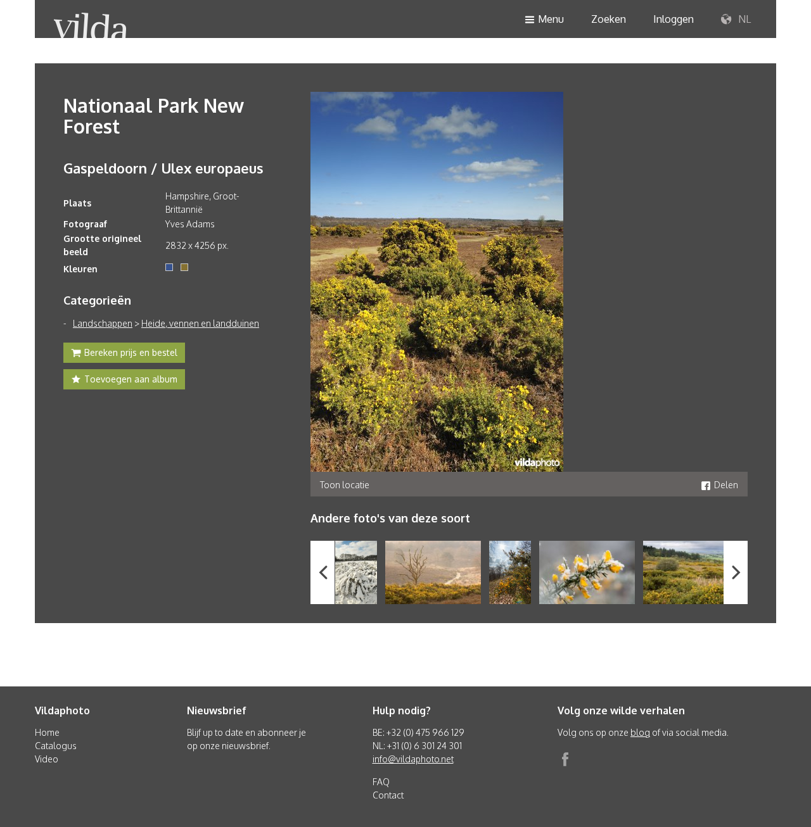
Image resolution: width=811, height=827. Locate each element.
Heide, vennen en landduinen (200, 323)
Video (46, 759)
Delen (726, 484)
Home (47, 732)
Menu (551, 19)
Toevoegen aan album (130, 379)
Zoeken (608, 19)
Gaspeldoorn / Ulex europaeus (163, 168)
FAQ (381, 781)
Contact (388, 795)
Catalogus (56, 745)
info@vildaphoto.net (413, 759)
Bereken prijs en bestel (130, 352)
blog (640, 732)
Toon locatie (344, 484)
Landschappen (102, 323)
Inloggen (673, 19)
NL (743, 19)
